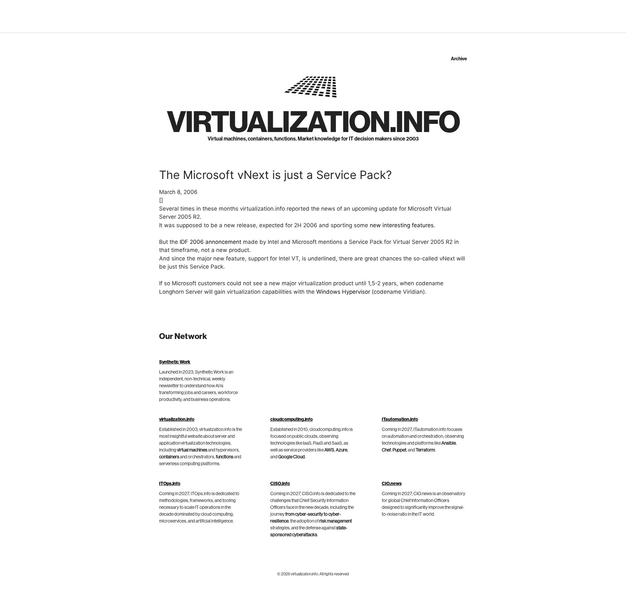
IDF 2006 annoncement (210, 242)
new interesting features (402, 225)
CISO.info (280, 483)
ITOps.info (169, 483)
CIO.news (392, 483)
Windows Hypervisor (343, 291)
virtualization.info (313, 122)
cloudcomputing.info (291, 419)
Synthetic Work (174, 362)
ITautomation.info (400, 419)
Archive (459, 58)
